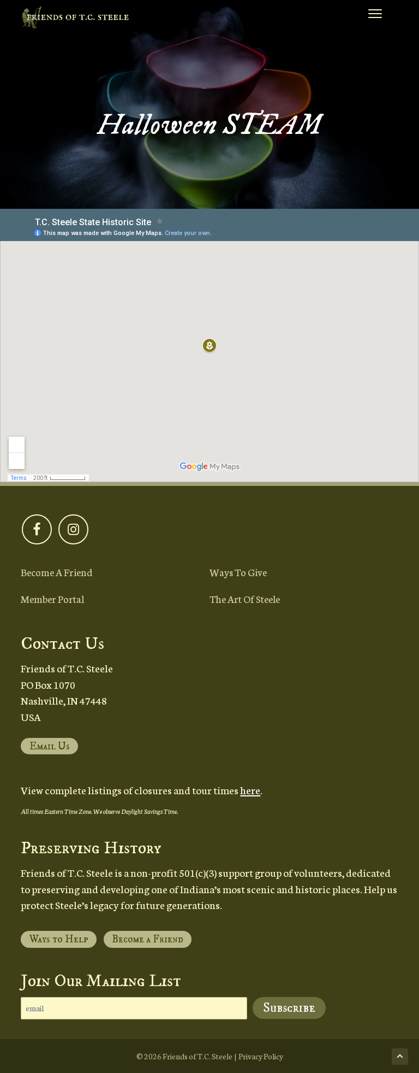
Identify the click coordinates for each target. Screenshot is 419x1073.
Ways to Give (238, 572)
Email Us (49, 746)
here (250, 789)
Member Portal (52, 598)
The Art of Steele (245, 598)
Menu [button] (363, 16)
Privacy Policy (260, 1056)
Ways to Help (58, 939)
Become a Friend (56, 572)
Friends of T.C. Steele (197, 1056)
